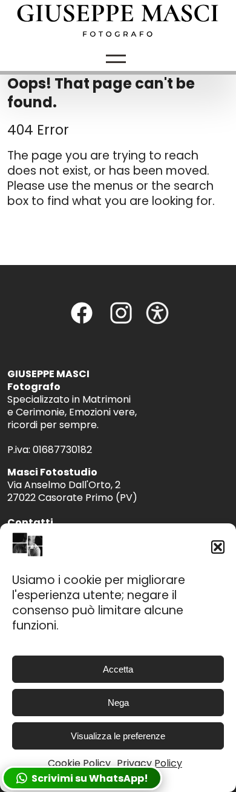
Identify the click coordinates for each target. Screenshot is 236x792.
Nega (118, 702)
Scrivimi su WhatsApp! (88, 778)
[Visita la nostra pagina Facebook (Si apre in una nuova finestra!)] (82, 321)
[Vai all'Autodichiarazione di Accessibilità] (157, 321)
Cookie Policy (79, 763)
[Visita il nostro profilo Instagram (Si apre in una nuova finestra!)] (121, 321)
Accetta (118, 669)
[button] (218, 547)
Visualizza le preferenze (118, 736)
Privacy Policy (149, 763)
